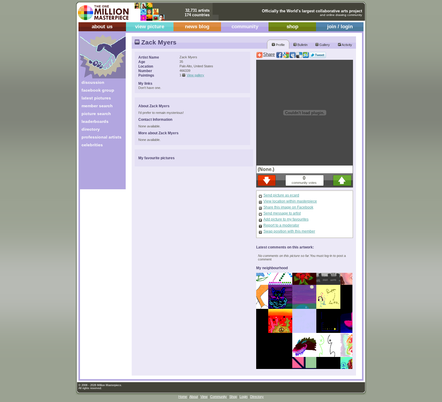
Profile (280, 45)
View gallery (195, 75)
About (193, 396)
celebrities (92, 144)
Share (269, 54)
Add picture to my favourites (285, 219)
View (204, 396)
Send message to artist (282, 213)
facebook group (97, 90)
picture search (96, 113)
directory (90, 129)
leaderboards (95, 121)
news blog (197, 26)
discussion (92, 82)
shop (292, 26)
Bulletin (302, 45)
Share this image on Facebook (288, 207)
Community (218, 396)
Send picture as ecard (281, 195)
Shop (233, 396)
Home (182, 396)
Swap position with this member (289, 231)
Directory (257, 396)
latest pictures (96, 98)
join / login (340, 26)
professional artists (101, 137)
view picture (149, 26)
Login (243, 396)
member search (97, 105)
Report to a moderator (281, 225)
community (245, 26)
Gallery (324, 45)
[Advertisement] (99, 170)
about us (102, 26)
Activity (346, 45)
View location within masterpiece (290, 201)
